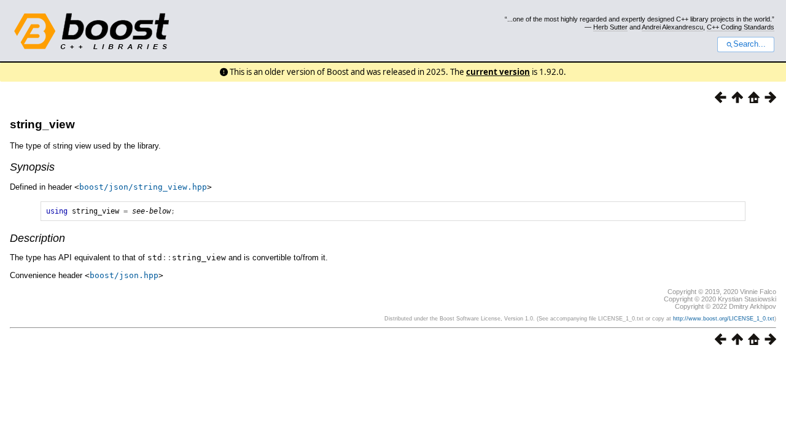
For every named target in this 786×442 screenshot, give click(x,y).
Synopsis (32, 167)
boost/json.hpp (124, 275)
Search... (749, 44)
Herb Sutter (610, 27)
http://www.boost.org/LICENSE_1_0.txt (723, 319)
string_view (42, 124)
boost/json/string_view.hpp (143, 187)
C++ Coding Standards (740, 27)
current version (498, 71)
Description (37, 238)
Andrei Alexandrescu (672, 27)
